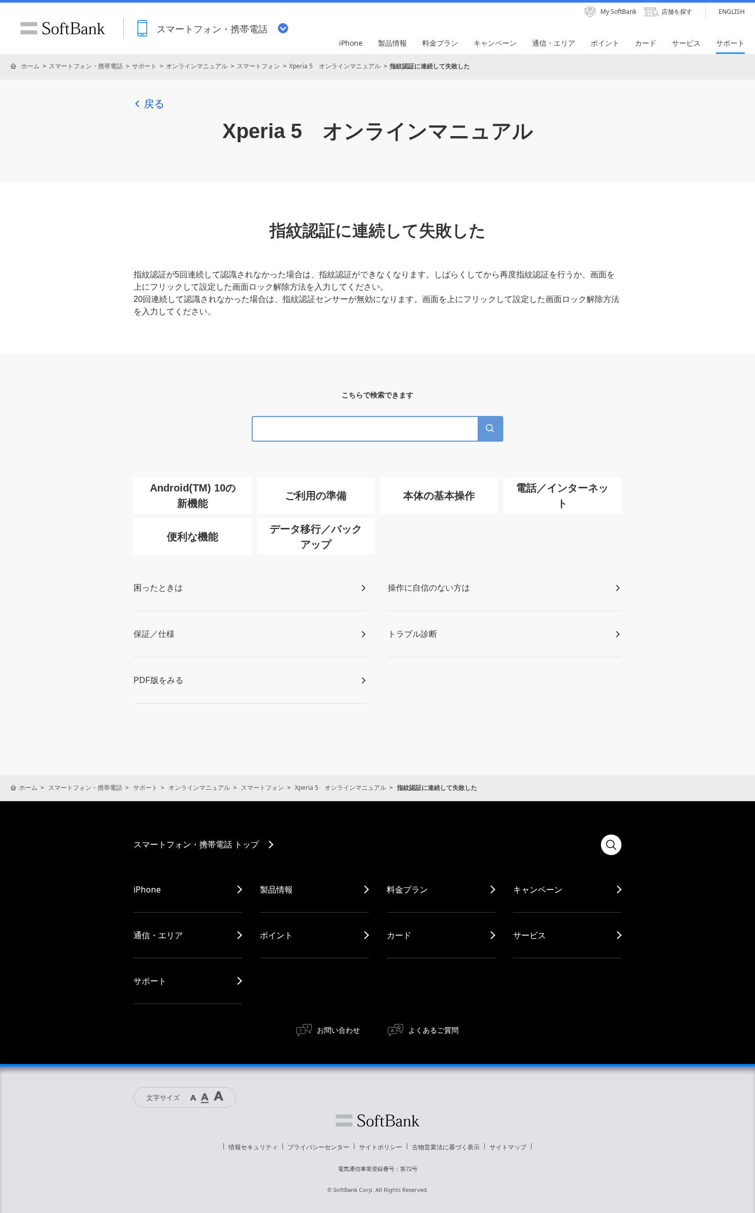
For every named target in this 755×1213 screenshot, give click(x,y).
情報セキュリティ (253, 1147)
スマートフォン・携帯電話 (86, 66)
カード (399, 935)
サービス (529, 935)
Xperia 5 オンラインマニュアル (335, 66)
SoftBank (62, 28)
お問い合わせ (338, 1030)
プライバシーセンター (318, 1147)
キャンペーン (537, 889)
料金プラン (407, 889)
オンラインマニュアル (197, 66)
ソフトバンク (377, 1120)
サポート (144, 66)
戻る (154, 103)
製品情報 (276, 889)
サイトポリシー (380, 1147)
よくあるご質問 (433, 1030)
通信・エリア (158, 935)
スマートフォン (258, 66)
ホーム (30, 66)
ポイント (276, 935)
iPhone (147, 889)
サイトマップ (507, 1147)
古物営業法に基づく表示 (446, 1147)
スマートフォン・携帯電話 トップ (196, 844)
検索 (611, 845)
